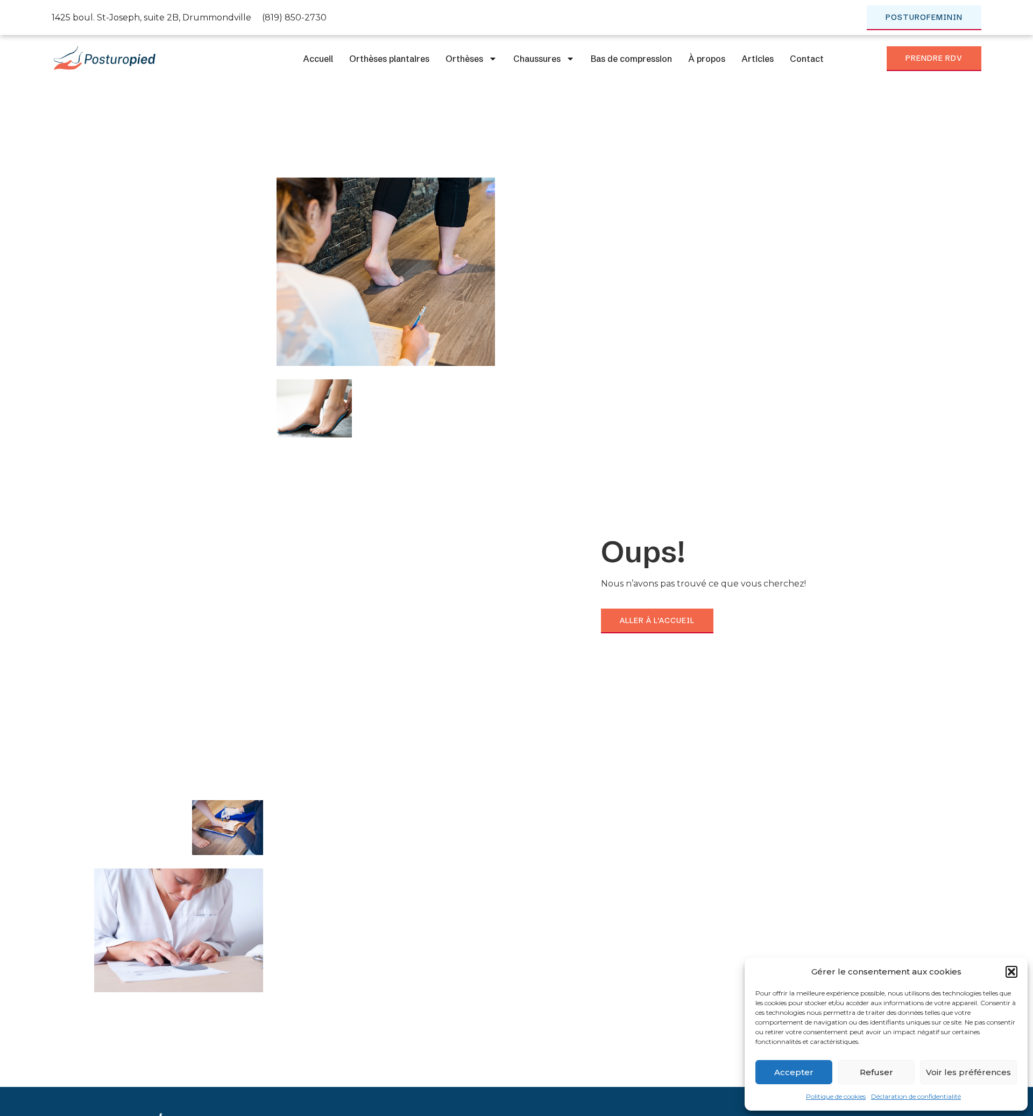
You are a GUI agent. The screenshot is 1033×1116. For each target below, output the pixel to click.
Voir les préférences (968, 1072)
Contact (807, 58)
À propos (706, 58)
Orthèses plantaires (389, 58)
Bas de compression (631, 58)
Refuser (876, 1072)
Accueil (318, 58)
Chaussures (537, 58)
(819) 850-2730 (294, 17)
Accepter (793, 1072)
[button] (1011, 971)
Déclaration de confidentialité (916, 1096)
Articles (757, 58)
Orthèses (464, 58)
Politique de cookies (836, 1096)
